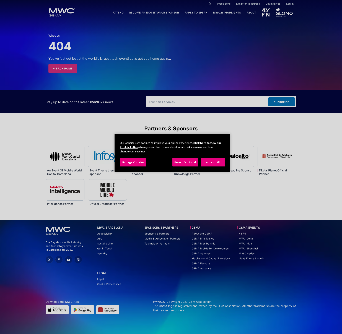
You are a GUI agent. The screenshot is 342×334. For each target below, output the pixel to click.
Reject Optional (185, 162)
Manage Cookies (133, 162)
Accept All (213, 162)
